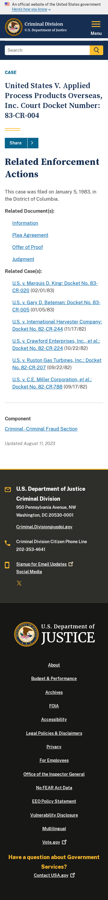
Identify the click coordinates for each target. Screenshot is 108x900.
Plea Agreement (30, 235)
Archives (54, 692)
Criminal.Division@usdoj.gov (44, 526)
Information (25, 223)
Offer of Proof (27, 247)
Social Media (29, 571)
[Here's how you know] (54, 7)
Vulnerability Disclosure (54, 815)
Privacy (54, 746)
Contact (51, 875)
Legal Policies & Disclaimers (54, 733)
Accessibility (54, 719)
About (54, 665)
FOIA (54, 706)
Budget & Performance (54, 678)
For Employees (54, 760)
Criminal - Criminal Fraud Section (41, 429)
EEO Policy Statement (54, 801)
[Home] (36, 34)
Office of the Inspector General (54, 774)
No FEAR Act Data (54, 787)
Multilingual (54, 828)
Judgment (23, 259)
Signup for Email (41, 564)
